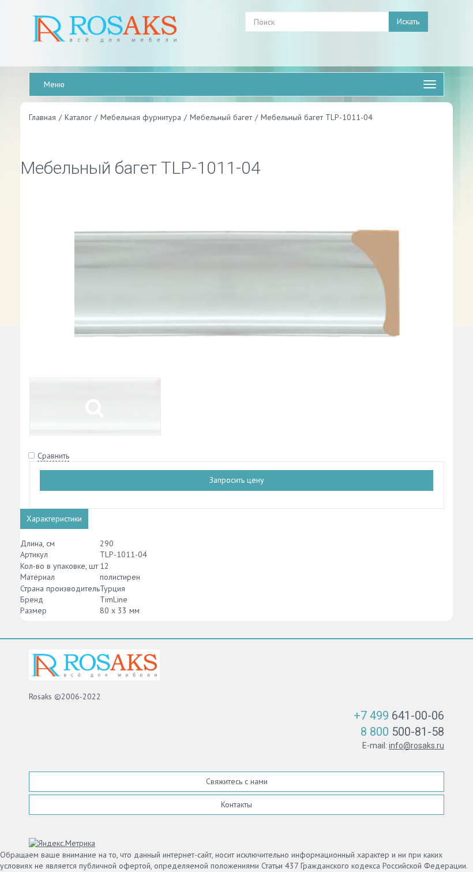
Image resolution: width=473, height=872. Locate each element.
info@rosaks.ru (416, 745)
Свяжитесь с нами (237, 781)
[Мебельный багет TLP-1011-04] (236, 282)
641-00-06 (399, 715)
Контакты (236, 804)
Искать (408, 21)
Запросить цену (236, 480)
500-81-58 (402, 732)
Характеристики (54, 518)
